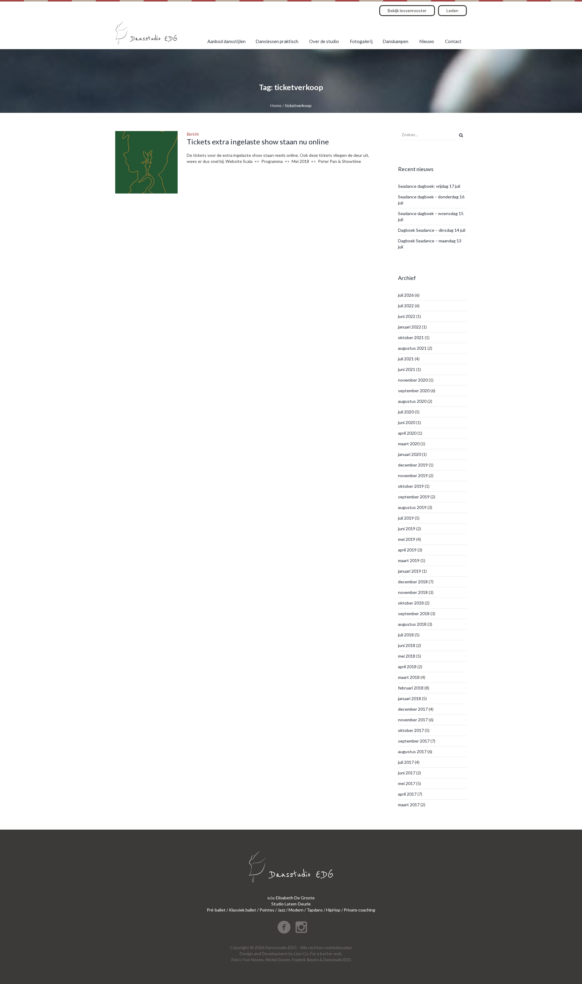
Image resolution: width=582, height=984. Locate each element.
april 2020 (407, 433)
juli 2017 (406, 762)
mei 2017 (406, 783)
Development (275, 953)
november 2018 (413, 592)
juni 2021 (406, 369)
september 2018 (414, 613)
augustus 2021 (412, 348)
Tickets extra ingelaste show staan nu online (258, 141)
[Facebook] (284, 927)
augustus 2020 (412, 401)
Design (246, 953)
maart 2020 (409, 443)
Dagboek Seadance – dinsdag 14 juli (431, 230)
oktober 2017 (411, 730)
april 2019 (407, 549)
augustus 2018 (412, 624)
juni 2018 (406, 645)
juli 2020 (406, 411)
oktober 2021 (411, 337)
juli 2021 (406, 358)
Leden (452, 10)
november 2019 (413, 475)
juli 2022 (406, 305)
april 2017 (407, 794)
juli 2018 (406, 634)
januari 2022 (409, 326)
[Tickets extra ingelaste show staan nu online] (146, 162)
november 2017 (413, 719)
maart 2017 (409, 804)
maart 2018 (409, 677)
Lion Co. (301, 953)
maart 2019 (409, 560)
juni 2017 (406, 772)
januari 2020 (409, 454)
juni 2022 (406, 316)
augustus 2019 (412, 507)
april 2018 (407, 666)
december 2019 (413, 464)
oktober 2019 (411, 486)
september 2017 (414, 740)
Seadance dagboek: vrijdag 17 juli (429, 186)
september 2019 (414, 496)
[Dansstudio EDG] (146, 33)
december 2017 (413, 709)
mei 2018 (406, 656)
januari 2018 (409, 698)
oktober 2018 (411, 602)
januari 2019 (409, 571)
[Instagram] (301, 927)
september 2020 (414, 390)
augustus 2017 (412, 751)
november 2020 (413, 379)
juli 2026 (406, 295)
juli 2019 (406, 518)
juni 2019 (406, 528)
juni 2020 (406, 422)
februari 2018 (410, 687)
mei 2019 (406, 539)
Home (276, 105)
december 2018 (413, 581)
